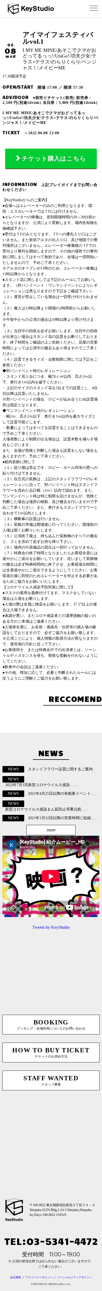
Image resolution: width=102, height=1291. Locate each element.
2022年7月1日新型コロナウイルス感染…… (41, 785)
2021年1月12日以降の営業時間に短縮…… (63, 818)
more (51, 830)
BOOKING (51, 1024)
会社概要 (15, 1277)
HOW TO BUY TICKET (50, 1052)
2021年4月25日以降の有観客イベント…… (63, 794)
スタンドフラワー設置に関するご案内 (60, 769)
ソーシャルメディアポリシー (74, 1277)
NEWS (13, 769)
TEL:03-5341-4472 (51, 1241)
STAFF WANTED (50, 1080)
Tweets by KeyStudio (51, 927)
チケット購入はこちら (54, 158)
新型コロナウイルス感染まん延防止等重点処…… (47, 809)
